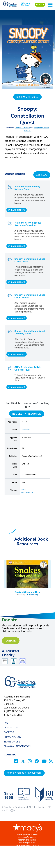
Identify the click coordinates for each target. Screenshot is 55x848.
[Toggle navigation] (50, 4)
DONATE (40, 5)
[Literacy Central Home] (25, 3)
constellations (27, 492)
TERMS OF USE (13, 741)
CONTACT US (11, 727)
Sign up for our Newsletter (24, 773)
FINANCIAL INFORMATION (17, 746)
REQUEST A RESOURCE (26, 413)
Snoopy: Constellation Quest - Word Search (29, 296)
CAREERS (9, 732)
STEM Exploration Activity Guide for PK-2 (28, 368)
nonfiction (26, 429)
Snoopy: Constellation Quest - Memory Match (29, 332)
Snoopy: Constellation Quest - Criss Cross (29, 260)
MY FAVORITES (26, 96)
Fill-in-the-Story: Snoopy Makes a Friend (27, 188)
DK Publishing (32, 594)
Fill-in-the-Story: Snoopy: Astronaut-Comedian (27, 224)
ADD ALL (41, 174)
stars (23, 489)
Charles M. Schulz (22, 127)
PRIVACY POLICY (12, 736)
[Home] (12, 3)
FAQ (6, 722)
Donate (11, 640)
